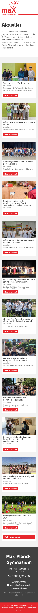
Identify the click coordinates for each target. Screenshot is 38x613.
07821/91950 (21, 576)
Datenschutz (21, 607)
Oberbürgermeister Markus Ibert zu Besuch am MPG (18, 162)
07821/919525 (20, 582)
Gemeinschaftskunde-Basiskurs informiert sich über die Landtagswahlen (17, 439)
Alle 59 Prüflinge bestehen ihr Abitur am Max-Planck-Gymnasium (19, 280)
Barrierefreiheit (8, 607)
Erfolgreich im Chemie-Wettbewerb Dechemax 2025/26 (18, 241)
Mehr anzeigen (11, 537)
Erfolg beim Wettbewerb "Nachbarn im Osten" (19, 123)
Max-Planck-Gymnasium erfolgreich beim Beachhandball (18, 477)
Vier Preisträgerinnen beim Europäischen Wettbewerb (15, 359)
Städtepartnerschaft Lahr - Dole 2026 (17, 516)
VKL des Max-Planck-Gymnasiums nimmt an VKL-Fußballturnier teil (18, 320)
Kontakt (19, 610)
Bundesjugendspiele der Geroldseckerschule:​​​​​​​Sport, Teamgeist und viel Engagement (17, 203)
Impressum (31, 607)
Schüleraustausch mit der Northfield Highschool (14, 398)
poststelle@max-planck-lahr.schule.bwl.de (20, 586)
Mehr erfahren (10, 95)
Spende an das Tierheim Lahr (17, 83)
